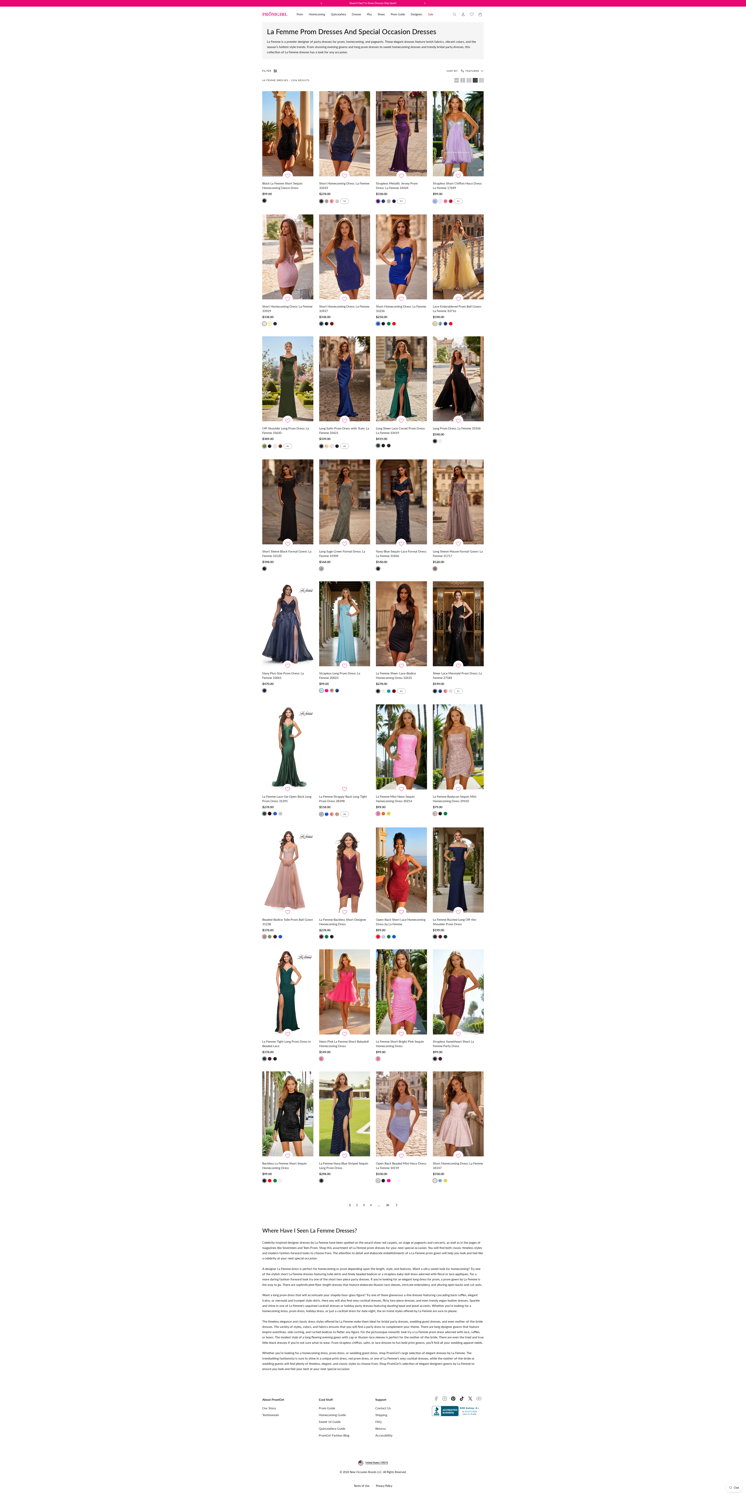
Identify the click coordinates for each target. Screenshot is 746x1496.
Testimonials (270, 1415)
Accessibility (383, 1435)
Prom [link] (300, 14)
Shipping (381, 1415)
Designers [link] (416, 14)
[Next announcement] (425, 3)
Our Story (269, 1408)
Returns (380, 1428)
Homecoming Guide (332, 1415)
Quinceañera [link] (338, 14)
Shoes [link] (381, 14)
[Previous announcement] (321, 3)
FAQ (378, 1421)
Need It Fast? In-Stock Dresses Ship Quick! (373, 3)
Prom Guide (327, 1408)
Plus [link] (369, 14)
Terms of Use (361, 1485)
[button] (454, 14)
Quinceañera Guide (332, 1428)
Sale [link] (430, 14)
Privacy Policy (384, 1485)
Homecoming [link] (317, 14)
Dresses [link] (356, 14)
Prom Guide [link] (398, 14)
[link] (463, 14)
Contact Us (383, 1408)
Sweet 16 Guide (330, 1421)
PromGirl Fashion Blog (334, 1435)
